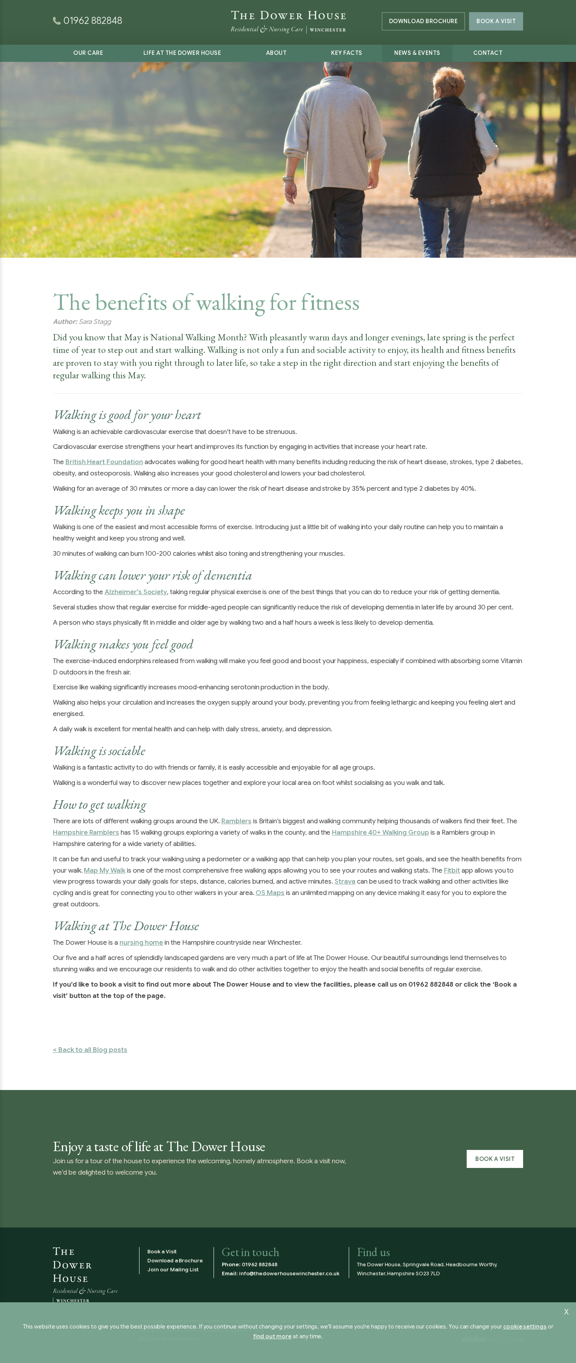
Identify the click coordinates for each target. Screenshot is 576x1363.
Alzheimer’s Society (136, 592)
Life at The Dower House (182, 52)
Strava (345, 881)
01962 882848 (259, 1264)
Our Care (88, 52)
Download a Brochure (175, 1260)
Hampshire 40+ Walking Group (380, 832)
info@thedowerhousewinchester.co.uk (289, 1273)
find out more (272, 1336)
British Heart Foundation (104, 462)
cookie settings (525, 1326)
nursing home (141, 942)
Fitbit (452, 870)
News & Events (417, 52)
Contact (488, 52)
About (276, 52)
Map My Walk (104, 870)
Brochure (423, 21)
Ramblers (236, 821)
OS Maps (269, 893)
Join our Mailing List (173, 1269)
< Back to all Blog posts (90, 1050)
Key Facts (346, 52)
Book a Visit (496, 21)
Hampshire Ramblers (86, 832)
